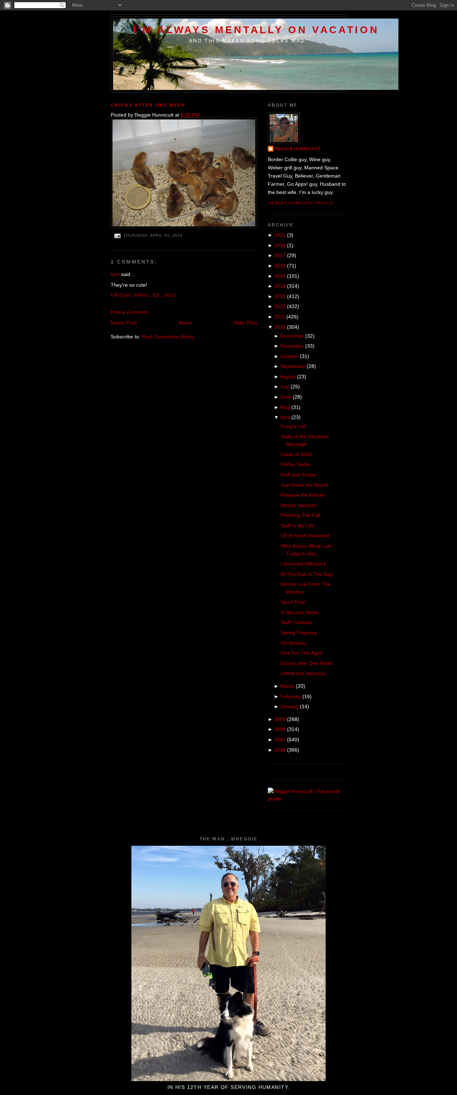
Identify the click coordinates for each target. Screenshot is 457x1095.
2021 (280, 235)
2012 (280, 306)
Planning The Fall (300, 515)
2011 (279, 316)
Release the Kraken (303, 495)
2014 (280, 286)
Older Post (245, 323)
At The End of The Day (306, 574)
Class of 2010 (296, 454)
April (285, 417)
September (292, 366)
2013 (280, 296)
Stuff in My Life (297, 525)
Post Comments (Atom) (168, 336)
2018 (280, 245)
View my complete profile (301, 203)
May (285, 407)
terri (115, 274)
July (284, 386)
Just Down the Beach (304, 485)
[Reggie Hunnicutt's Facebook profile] (307, 799)
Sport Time (293, 602)
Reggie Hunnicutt (298, 149)
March (287, 686)
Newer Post (124, 323)
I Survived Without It (303, 564)
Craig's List (293, 426)
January (289, 706)
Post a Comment (130, 312)
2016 (280, 265)
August (288, 376)
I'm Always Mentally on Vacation (256, 29)
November (292, 346)
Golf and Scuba (298, 474)
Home (185, 323)
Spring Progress (299, 632)
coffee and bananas (303, 673)
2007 (280, 739)
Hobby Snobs (296, 464)
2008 (280, 729)
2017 (280, 255)
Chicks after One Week (148, 105)
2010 (280, 327)
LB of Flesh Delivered (305, 535)
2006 (280, 750)
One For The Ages (301, 653)
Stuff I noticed (296, 622)
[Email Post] (117, 235)
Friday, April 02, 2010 (144, 295)
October (289, 356)
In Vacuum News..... (303, 612)
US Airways (293, 643)
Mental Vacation (299, 505)
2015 (280, 276)
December (292, 336)
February (290, 696)
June (285, 397)
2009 (280, 719)
